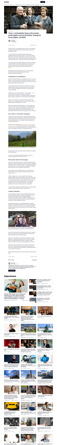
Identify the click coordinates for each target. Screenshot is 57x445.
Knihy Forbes (42, 4)
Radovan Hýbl (39, 289)
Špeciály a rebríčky (18, 4)
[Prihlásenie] (47, 2)
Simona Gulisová (40, 415)
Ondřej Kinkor (6, 415)
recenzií (33, 92)
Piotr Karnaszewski (7, 300)
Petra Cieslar (39, 368)
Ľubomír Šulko (39, 301)
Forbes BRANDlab (39, 295)
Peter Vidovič (6, 336)
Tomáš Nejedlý (40, 383)
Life (14, 4)
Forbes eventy (37, 4)
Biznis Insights (28, 4)
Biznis (5, 4)
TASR (38, 337)
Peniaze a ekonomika (10, 4)
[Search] (49, 2)
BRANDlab (32, 4)
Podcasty (23, 4)
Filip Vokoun (39, 283)
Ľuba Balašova (23, 400)
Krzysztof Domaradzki (7, 400)
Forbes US (5, 368)
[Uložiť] (52, 283)
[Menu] (52, 2)
